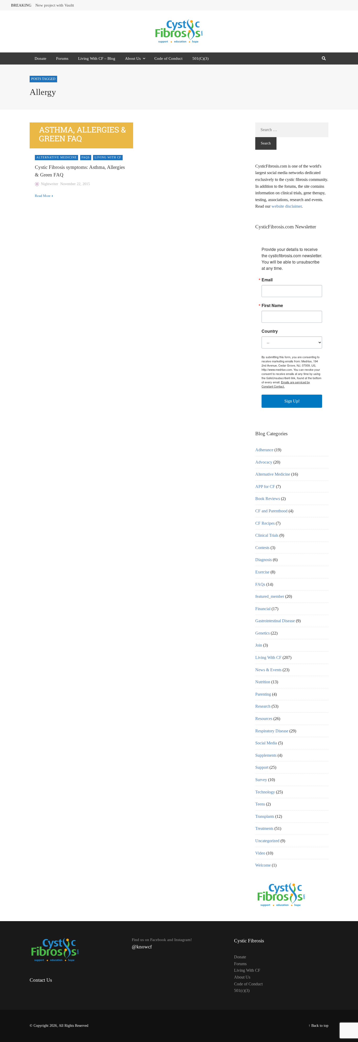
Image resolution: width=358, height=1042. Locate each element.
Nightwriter (49, 184)
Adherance (264, 450)
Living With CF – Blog (96, 58)
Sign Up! (292, 401)
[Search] (323, 58)
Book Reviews (267, 498)
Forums (62, 58)
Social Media (266, 743)
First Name (272, 305)
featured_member (269, 596)
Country (270, 331)
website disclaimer (287, 206)
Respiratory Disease (271, 731)
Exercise (262, 572)
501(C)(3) (200, 58)
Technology (265, 792)
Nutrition (262, 682)
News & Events (268, 670)
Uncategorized (267, 841)
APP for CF (265, 486)
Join (258, 645)
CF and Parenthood (271, 511)
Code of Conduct (168, 58)
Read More (43, 196)
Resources (263, 718)
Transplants (264, 816)
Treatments (264, 828)
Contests (262, 547)
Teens (260, 804)
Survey (261, 779)
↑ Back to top (318, 1026)
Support (261, 767)
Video (260, 853)
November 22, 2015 (75, 184)
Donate (40, 58)
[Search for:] (291, 129)
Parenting (263, 694)
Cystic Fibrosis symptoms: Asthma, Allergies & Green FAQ (80, 171)
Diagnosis (263, 559)
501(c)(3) (241, 990)
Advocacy (263, 462)
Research (262, 706)
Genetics (262, 633)
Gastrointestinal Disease (275, 621)
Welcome (263, 865)
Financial (262, 608)
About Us (133, 58)
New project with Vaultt (54, 5)
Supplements (265, 755)
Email (267, 280)
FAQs (86, 157)
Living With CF (108, 157)
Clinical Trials (266, 535)
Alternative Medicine (56, 157)
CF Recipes (265, 523)
